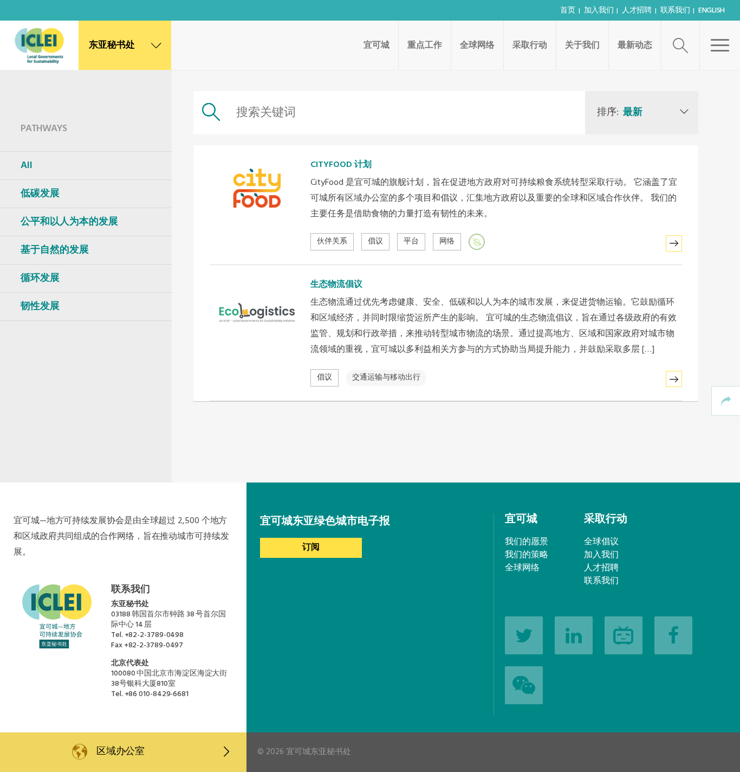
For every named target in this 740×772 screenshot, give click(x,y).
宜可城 (376, 45)
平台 (411, 241)
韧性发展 (40, 306)
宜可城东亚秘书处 (318, 751)
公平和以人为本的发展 (69, 222)
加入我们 (599, 10)
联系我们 (675, 10)
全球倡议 (601, 542)
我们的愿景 (526, 542)
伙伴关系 (332, 241)
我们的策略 (526, 555)
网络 (447, 241)
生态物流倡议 (336, 285)
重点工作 (424, 45)
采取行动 (529, 45)
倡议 (375, 241)
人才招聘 (637, 10)
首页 (567, 10)
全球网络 (477, 45)
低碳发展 (40, 194)
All (27, 165)
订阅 (311, 548)
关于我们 (582, 45)
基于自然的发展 (55, 250)
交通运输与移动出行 (386, 377)
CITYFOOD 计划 (341, 165)
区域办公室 (120, 752)
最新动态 (635, 45)
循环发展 (40, 278)
